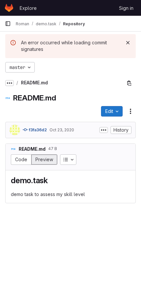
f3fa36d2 (37, 129)
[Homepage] (9, 8)
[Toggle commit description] (103, 130)
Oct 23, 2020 (62, 129)
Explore (28, 8)
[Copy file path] (129, 83)
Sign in (126, 8)
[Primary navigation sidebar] (8, 23)
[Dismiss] (128, 43)
